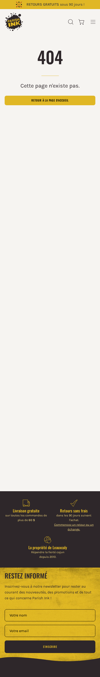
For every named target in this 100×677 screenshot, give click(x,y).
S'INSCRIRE (50, 647)
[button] (70, 22)
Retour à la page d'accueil (49, 100)
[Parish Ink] (14, 22)
